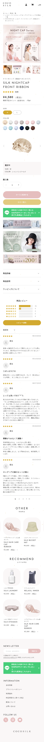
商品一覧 (13, 13)
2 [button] (19, 499)
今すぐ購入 (22, 202)
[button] (6, 44)
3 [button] (23, 499)
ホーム (5, 13)
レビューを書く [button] (22, 323)
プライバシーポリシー (10, 657)
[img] (7, 336)
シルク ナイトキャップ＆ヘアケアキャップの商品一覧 (23, 16)
